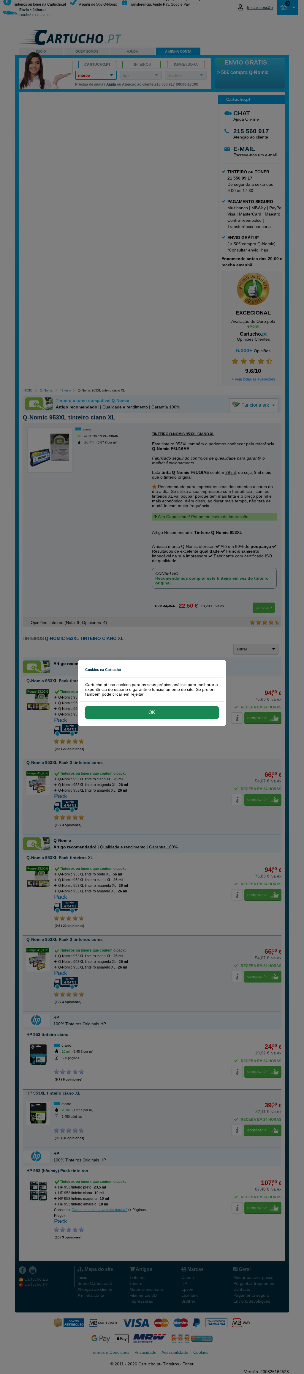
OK (151, 712)
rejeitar (137, 694)
